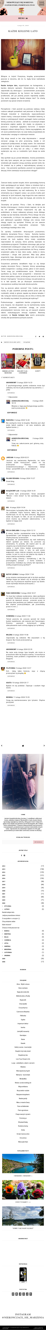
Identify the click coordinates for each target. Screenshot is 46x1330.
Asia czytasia (23, 988)
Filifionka (10, 668)
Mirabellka (23, 1079)
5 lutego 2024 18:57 (28, 593)
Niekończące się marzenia (20, 1327)
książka (27, 342)
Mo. (7, 507)
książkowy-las (13, 491)
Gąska (23, 1019)
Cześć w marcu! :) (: (23, 1202)
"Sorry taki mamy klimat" (23, 1228)
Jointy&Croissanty (23, 1031)
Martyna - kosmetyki (23, 1075)
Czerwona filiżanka (23, 1012)
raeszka (10, 420)
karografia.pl (38, 1328)
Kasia (23, 1039)
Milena (9, 635)
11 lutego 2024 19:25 (21, 697)
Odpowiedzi (13, 397)
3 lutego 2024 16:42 (22, 420)
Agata (9, 683)
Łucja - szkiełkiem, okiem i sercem (23, 1063)
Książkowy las (23, 1055)
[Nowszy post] (1, 746)
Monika (9, 697)
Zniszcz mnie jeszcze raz (10, 928)
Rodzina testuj (23, 1126)
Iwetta (23, 1027)
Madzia (23, 1067)
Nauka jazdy (23, 1098)
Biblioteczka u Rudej (23, 996)
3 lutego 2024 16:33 (24, 382)
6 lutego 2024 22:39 (24, 649)
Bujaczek (23, 1000)
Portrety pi (23, 1118)
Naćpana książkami (23, 1094)
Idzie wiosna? (6, 924)
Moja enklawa (23, 1086)
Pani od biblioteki (23, 1106)
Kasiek (23, 1043)
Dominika (10, 616)
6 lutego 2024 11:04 (22, 616)
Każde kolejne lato (8, 912)
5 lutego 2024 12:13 (27, 530)
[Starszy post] (44, 746)
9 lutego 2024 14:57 (23, 668)
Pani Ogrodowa (13, 593)
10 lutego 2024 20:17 (20, 683)
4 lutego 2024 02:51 (21, 457)
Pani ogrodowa (23, 1110)
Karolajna (23, 1035)
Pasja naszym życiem (23, 1114)
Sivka (23, 1130)
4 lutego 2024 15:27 (27, 478)
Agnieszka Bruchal (20, 401)
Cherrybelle (23, 1004)
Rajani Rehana (12, 478)
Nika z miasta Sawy (23, 1102)
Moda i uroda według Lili (23, 1083)
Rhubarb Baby (23, 1122)
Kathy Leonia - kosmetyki (23, 1047)
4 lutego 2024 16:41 (28, 491)
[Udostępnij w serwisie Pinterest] (43, 337)
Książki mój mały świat (23, 1051)
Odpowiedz (11, 393)
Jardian (9, 457)
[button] (23, 18)
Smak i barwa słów (23, 1134)
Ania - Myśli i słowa (23, 984)
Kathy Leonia (12, 574)
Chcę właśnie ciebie (8, 921)
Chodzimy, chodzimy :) (23, 1176)
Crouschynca (23, 1008)
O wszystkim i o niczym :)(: (11, 918)
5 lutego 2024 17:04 (26, 574)
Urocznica (23, 1138)
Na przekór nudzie (23, 1090)
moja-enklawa (12, 530)
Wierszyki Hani (23, 1142)
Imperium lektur (23, 1023)
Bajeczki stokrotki (23, 992)
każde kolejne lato (12, 342)
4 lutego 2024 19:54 (17, 507)
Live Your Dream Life (23, 1059)
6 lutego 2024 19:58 (20, 635)
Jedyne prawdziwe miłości (11, 915)
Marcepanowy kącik (23, 1071)
